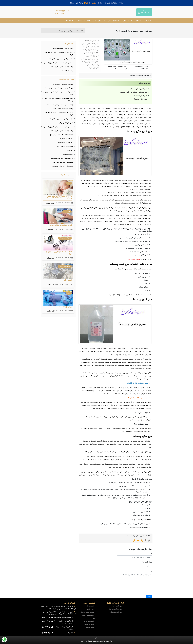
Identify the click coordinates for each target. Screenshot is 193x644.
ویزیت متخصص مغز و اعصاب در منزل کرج (61, 135)
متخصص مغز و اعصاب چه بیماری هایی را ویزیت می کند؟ (57, 63)
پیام (151, 571)
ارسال (149, 596)
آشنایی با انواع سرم (134, 259)
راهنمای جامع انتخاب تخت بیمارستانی (62, 109)
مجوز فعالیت (70, 20)
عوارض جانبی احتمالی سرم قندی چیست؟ (133, 92)
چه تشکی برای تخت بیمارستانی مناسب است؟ (60, 105)
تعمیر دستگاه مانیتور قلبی (66, 139)
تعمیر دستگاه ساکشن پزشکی (65, 142)
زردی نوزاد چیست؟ (68, 71)
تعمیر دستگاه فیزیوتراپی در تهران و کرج (62, 162)
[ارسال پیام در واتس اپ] (5, 639)
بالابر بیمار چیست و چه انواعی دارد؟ (63, 48)
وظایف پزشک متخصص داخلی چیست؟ (62, 67)
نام (151, 553)
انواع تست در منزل (84, 20)
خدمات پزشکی (127, 20)
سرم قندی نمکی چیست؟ (138, 89)
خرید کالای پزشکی (99, 20)
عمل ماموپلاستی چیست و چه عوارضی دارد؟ (61, 59)
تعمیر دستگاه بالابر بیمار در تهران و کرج (62, 166)
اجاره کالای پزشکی (113, 20)
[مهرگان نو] (144, 12)
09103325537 (61, 13)
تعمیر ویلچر (70, 150)
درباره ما (138, 20)
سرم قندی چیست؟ (140, 95)
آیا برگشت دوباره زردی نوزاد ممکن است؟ (62, 158)
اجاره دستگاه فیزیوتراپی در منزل (64, 146)
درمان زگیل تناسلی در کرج (66, 123)
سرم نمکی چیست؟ (140, 99)
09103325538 (61, 11)
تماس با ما (147, 20)
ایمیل (150, 562)
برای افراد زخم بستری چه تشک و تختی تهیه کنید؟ (59, 88)
